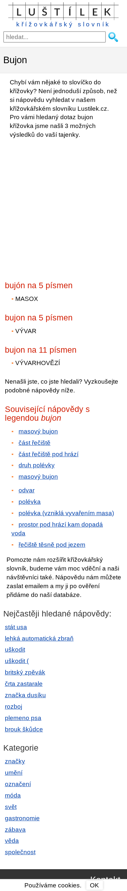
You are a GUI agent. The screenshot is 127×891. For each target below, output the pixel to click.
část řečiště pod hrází (48, 454)
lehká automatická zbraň (39, 638)
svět (11, 806)
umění (13, 772)
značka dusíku (25, 695)
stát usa (16, 627)
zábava (15, 829)
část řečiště (34, 442)
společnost (20, 852)
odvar (27, 490)
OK (94, 885)
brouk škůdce (24, 729)
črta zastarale (24, 683)
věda (12, 840)
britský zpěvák (25, 672)
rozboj (13, 706)
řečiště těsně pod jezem (52, 544)
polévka (30, 501)
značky (15, 761)
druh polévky (37, 465)
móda (13, 795)
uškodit (15, 649)
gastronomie (22, 818)
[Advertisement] (63, 207)
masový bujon (38, 431)
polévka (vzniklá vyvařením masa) (66, 513)
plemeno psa (23, 717)
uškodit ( (17, 661)
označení (18, 784)
